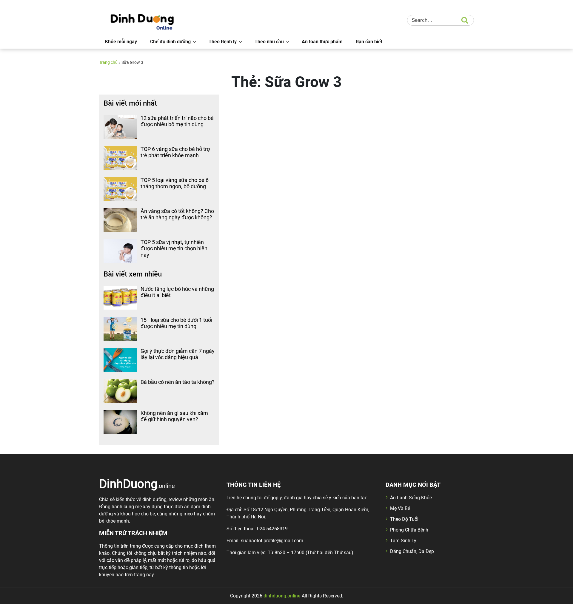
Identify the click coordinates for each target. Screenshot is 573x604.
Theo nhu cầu (269, 41)
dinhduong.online (282, 596)
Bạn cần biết (369, 41)
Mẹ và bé (400, 508)
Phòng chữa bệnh (409, 530)
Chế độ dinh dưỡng (170, 41)
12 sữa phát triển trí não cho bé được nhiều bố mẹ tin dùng (177, 121)
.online (137, 483)
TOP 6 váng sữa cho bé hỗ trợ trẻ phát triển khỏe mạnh (175, 152)
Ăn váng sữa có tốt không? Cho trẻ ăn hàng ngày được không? (177, 214)
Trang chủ (108, 62)
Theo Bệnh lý (223, 41)
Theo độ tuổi (404, 519)
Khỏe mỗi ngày (121, 41)
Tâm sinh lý (403, 540)
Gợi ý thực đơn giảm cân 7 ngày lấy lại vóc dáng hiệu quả (178, 354)
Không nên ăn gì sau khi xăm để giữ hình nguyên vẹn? (174, 416)
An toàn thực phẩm (322, 41)
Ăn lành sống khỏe (411, 497)
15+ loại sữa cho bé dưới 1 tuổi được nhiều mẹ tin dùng (176, 323)
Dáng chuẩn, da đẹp (412, 551)
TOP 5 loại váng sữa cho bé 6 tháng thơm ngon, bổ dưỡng (175, 183)
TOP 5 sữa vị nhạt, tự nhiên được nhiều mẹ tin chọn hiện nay (174, 248)
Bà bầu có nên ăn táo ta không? (178, 382)
